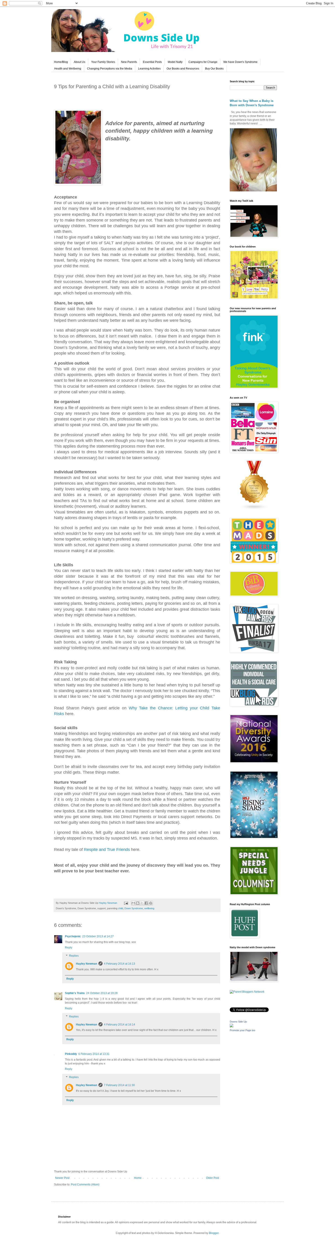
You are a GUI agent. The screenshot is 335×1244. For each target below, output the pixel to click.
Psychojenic (73, 936)
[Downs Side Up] (231, 1026)
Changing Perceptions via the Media (109, 68)
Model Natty (175, 62)
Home (138, 1178)
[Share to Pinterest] (150, 903)
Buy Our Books (214, 68)
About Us (79, 62)
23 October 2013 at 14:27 (98, 936)
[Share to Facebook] (146, 903)
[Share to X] (142, 903)
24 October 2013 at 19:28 (102, 993)
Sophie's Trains (75, 993)
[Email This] (133, 903)
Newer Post (62, 1178)
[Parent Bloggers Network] (247, 991)
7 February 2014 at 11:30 (119, 1085)
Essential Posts (152, 62)
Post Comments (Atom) (85, 1184)
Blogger (214, 1233)
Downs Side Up (238, 1021)
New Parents (129, 62)
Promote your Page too (242, 1030)
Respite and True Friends (107, 849)
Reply (68, 947)
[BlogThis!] (137, 903)
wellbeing (149, 908)
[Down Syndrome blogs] (254, 509)
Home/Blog (61, 62)
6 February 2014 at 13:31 (94, 1054)
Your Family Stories (103, 62)
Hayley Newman (86, 963)
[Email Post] (126, 902)
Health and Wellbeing (67, 68)
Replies (74, 955)
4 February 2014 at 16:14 (119, 1024)
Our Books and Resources (183, 68)
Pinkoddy (71, 1054)
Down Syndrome (133, 908)
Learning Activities (149, 68)
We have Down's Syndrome (240, 62)
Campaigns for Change (202, 62)
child (120, 908)
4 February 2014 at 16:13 (119, 963)
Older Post (212, 1178)
